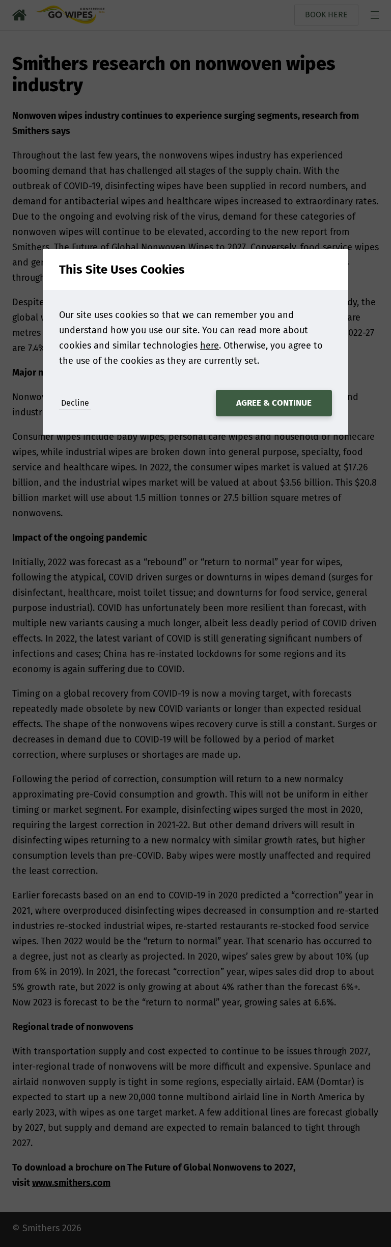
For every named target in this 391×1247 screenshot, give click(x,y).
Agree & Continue (274, 402)
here (209, 345)
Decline (75, 403)
